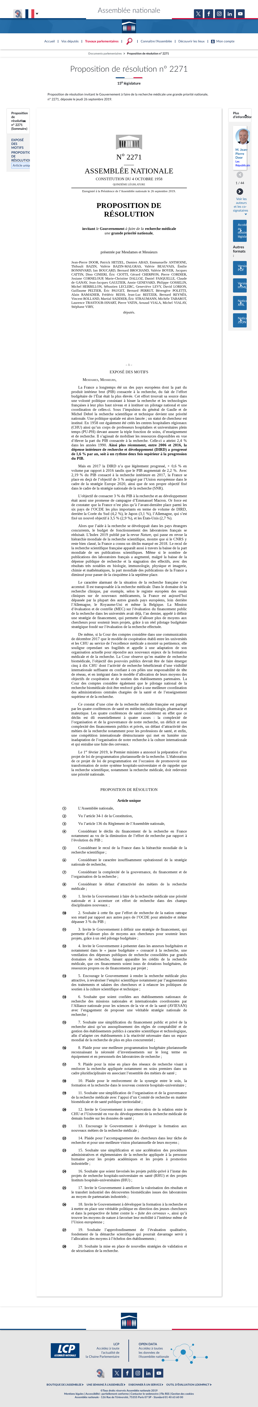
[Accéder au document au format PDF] (240, 268)
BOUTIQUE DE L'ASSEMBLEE (64, 1385)
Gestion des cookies (182, 1394)
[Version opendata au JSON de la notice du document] (240, 320)
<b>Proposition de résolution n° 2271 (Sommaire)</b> (18, 121)
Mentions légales (74, 1394)
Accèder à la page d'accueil (129, 24)
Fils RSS (164, 1394)
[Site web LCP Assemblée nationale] (88, 1350)
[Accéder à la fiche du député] (240, 148)
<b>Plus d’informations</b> (240, 115)
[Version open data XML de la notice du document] (240, 303)
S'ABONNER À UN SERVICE (144, 1385)
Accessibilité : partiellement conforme (107, 1394)
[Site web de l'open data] (169, 1350)
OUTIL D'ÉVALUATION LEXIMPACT (187, 1385)
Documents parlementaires (105, 53)
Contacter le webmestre (145, 1394)
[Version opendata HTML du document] (240, 285)
